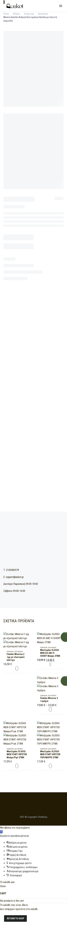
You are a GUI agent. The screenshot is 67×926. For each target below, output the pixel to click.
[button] (1, 831)
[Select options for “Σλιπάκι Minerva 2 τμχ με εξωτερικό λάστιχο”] (16, 668)
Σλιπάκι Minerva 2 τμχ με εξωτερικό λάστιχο (16, 657)
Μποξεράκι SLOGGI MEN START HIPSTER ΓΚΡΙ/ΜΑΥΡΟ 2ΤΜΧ (50, 754)
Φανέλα (38, 398)
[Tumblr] (34, 405)
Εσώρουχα (23, 392)
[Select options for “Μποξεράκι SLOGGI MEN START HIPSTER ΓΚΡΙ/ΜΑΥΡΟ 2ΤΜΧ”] (50, 766)
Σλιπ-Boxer (18, 651)
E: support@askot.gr (13, 577)
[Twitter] (24, 405)
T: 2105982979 (11, 570)
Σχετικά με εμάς (40, 10)
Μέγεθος (8, 285)
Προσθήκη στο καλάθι (33, 315)
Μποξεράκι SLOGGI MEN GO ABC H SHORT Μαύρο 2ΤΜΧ (50, 653)
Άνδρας (16, 13)
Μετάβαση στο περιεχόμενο (15, 827)
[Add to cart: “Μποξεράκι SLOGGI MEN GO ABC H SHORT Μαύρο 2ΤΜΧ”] (50, 664)
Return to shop (15, 918)
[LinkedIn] (39, 405)
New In (60, 10)
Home (6, 13)
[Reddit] (44, 405)
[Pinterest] (29, 405)
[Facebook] (19, 405)
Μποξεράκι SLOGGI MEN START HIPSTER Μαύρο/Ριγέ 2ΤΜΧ (17, 754)
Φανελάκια (35, 392)
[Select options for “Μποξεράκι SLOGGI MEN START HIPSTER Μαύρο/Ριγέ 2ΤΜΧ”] (16, 766)
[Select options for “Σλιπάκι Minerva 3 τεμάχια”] (50, 709)
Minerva (22, 398)
